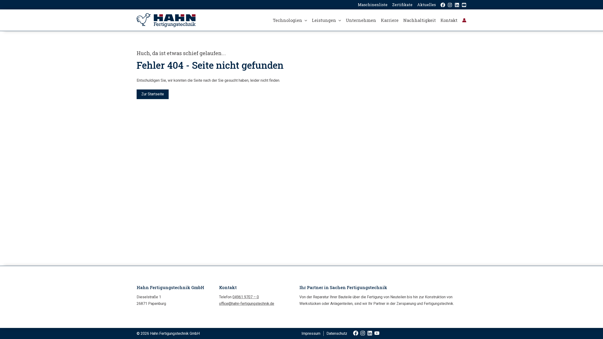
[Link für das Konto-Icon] (464, 20)
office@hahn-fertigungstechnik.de (246, 303)
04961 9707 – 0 (245, 297)
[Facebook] (442, 5)
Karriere (390, 20)
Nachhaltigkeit (419, 20)
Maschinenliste (372, 4)
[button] (304, 20)
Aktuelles (426, 4)
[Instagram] (450, 5)
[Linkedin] (457, 5)
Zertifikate (402, 4)
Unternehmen (361, 20)
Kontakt (448, 20)
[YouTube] (464, 5)
